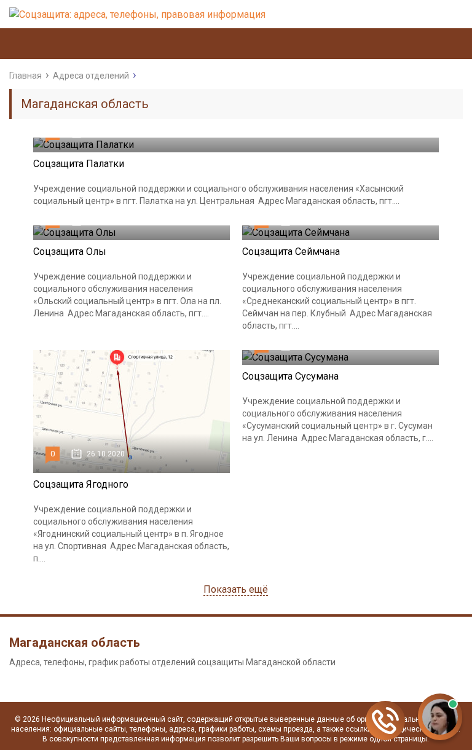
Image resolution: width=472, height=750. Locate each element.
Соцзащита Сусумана (290, 376)
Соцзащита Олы (69, 251)
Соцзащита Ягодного (80, 484)
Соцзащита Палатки (78, 164)
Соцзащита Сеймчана (291, 251)
